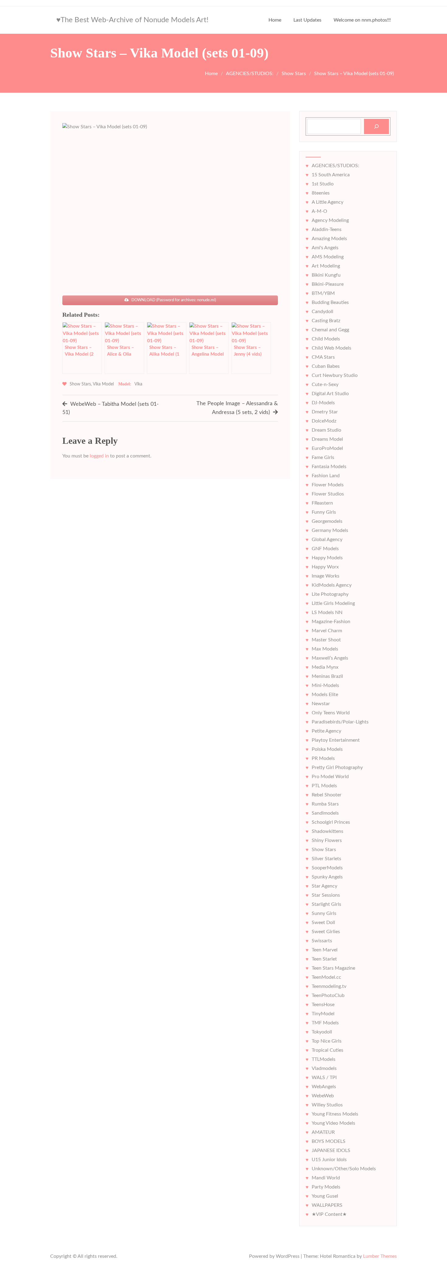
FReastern (322, 503)
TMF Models (325, 1022)
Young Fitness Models (335, 1114)
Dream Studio (326, 430)
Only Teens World (331, 712)
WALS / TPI (324, 1077)
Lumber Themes (380, 1256)
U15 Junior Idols (329, 1159)
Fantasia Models (329, 466)
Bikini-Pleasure (328, 284)
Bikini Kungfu (326, 275)
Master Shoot (326, 639)
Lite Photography (330, 594)
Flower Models (328, 484)
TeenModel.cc (326, 977)
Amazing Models (329, 238)
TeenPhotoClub (328, 995)
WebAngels (324, 1086)
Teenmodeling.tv (329, 986)
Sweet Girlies (326, 931)
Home (275, 20)
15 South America (331, 174)
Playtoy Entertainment (336, 740)
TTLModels (323, 1059)
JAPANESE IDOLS (331, 1150)
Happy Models (327, 557)
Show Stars (80, 384)
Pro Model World (330, 776)
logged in (99, 456)
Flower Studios (328, 494)
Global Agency (327, 539)
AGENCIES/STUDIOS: (335, 165)
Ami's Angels (325, 247)
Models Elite (325, 694)
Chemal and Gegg (330, 329)
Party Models (326, 1187)
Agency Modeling (330, 220)
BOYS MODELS (328, 1141)
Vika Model (103, 384)
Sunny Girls (324, 913)
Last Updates (307, 20)
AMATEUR (323, 1132)
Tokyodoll (322, 1032)
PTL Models (324, 785)
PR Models (323, 758)
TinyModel (323, 1013)
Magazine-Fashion (331, 621)
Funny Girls (324, 512)
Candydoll (322, 311)
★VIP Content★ (329, 1214)
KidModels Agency (332, 585)
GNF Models (325, 548)
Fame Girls (323, 457)
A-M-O (319, 211)
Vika (138, 384)
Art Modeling (326, 266)
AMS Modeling (328, 256)
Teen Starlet (324, 959)
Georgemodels (327, 521)
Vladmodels (324, 1068)
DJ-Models (323, 402)
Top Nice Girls (326, 1041)
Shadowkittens (327, 831)
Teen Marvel (325, 949)
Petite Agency (326, 731)
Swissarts (322, 940)
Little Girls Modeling (333, 603)
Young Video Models (333, 1123)
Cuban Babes (326, 366)
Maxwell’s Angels (330, 658)
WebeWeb (323, 1095)
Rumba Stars (325, 804)
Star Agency (324, 886)
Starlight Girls (326, 904)
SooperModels (327, 867)
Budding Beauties (330, 302)
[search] (376, 126)
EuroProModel (327, 448)
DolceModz (324, 421)
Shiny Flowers (327, 840)
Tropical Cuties (327, 1050)
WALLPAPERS (327, 1205)
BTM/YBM (323, 293)
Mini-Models (325, 685)
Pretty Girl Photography (337, 767)
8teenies (321, 193)
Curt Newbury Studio (335, 375)
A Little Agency (327, 202)
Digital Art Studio (330, 393)
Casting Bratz (326, 320)
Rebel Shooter (326, 794)
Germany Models (330, 530)
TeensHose (323, 1004)
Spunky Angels (327, 876)
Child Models (326, 338)
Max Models (325, 649)
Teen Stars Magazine (333, 968)
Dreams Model (327, 439)
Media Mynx (325, 667)
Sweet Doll (323, 922)
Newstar (321, 703)
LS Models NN (327, 612)
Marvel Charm (327, 630)
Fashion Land (326, 475)
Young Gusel (325, 1196)
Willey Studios (327, 1104)
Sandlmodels (325, 813)
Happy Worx (325, 566)
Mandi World (326, 1177)
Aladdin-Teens (326, 229)
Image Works (325, 576)
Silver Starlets (326, 858)
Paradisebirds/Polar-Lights (340, 721)
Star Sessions (326, 895)
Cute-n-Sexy (325, 384)
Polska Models (327, 749)
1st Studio (323, 183)
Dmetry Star (325, 411)
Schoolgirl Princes (331, 822)
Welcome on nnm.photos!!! (362, 20)
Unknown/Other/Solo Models (344, 1168)
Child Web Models (331, 348)
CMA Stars (323, 357)
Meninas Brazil (327, 676)
